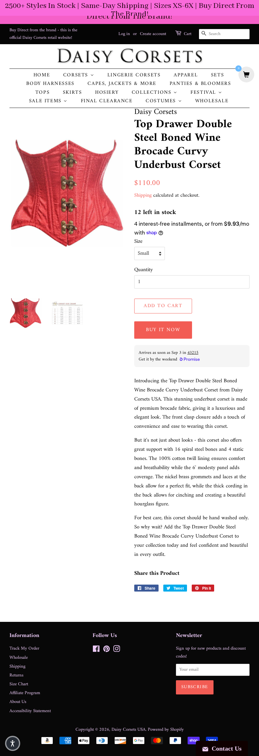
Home (41, 75)
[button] (12, 743)
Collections (152, 92)
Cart (187, 34)
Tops (42, 92)
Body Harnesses (50, 84)
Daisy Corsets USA (128, 730)
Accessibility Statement (30, 711)
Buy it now (163, 329)
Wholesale (211, 101)
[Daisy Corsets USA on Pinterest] (106, 650)
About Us (17, 702)
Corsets (76, 75)
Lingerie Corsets (134, 75)
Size (138, 241)
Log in (124, 34)
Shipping (143, 195)
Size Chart (18, 684)
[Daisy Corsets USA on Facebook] (96, 650)
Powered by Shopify (166, 730)
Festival (204, 92)
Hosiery (106, 92)
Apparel (186, 75)
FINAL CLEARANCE (107, 101)
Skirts (72, 92)
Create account (153, 34)
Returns (16, 675)
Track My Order (24, 648)
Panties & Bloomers (200, 84)
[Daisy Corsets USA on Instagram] (116, 650)
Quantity (143, 270)
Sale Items (46, 101)
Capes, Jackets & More (121, 84)
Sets (217, 75)
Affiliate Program (24, 693)
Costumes (162, 101)
